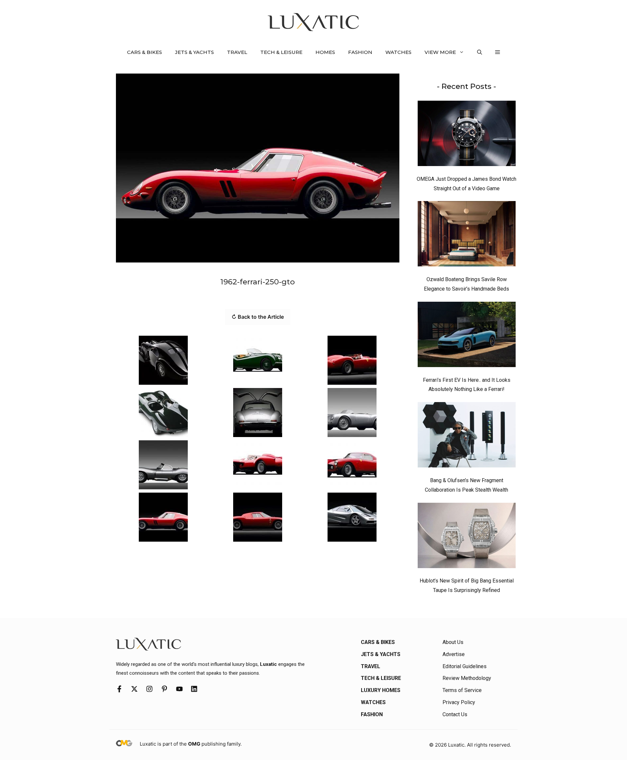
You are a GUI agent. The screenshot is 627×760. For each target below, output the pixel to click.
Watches (398, 52)
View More (440, 52)
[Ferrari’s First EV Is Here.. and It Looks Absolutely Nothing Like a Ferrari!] (467, 336)
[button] (480, 52)
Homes (325, 52)
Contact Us (454, 714)
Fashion (360, 52)
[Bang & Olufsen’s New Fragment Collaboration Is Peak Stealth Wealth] (467, 436)
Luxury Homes (380, 690)
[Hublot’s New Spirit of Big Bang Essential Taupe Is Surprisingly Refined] (467, 537)
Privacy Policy (458, 702)
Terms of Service (462, 690)
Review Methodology (466, 678)
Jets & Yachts (194, 52)
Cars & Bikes (144, 52)
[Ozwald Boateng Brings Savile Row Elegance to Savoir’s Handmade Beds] (467, 235)
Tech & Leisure (281, 52)
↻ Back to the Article (258, 316)
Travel (237, 52)
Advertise (453, 654)
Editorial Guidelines (464, 666)
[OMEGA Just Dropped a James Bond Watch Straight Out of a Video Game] (467, 135)
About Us (452, 642)
